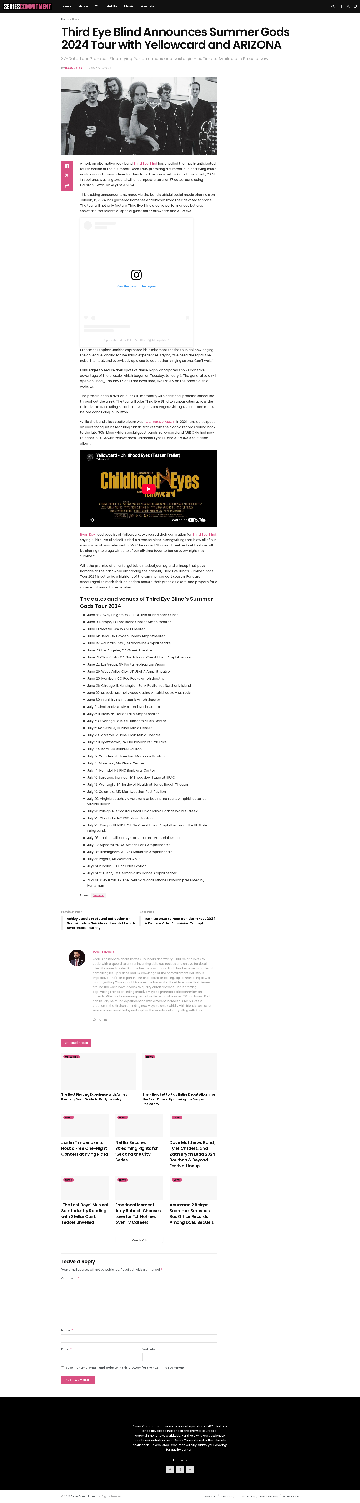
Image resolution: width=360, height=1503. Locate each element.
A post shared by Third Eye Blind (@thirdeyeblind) (136, 340)
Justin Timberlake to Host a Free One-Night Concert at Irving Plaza (84, 1148)
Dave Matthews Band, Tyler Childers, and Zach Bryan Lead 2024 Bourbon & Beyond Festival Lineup (192, 1154)
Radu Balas (73, 68)
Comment (70, 1278)
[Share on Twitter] (67, 176)
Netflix (112, 6)
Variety (98, 895)
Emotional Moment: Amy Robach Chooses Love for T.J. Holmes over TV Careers (138, 1213)
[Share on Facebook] (67, 166)
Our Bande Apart (160, 421)
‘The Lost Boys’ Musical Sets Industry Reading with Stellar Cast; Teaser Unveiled (84, 1213)
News (67, 6)
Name (67, 1330)
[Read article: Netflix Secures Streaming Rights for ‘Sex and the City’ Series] (139, 1125)
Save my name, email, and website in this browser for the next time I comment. (125, 1368)
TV (97, 6)
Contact (226, 1496)
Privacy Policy (269, 1496)
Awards (147, 6)
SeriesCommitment (83, 1496)
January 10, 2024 (100, 68)
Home (65, 19)
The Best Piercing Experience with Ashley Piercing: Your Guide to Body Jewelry (94, 1097)
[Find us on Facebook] (341, 6)
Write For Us (291, 1496)
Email (66, 1349)
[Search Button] (333, 6)
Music (129, 6)
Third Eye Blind (145, 163)
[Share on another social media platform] (67, 186)
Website (148, 1349)
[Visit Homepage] (27, 6)
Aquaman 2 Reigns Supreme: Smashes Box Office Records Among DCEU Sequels (192, 1213)
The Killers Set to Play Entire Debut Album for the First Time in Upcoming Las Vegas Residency (178, 1099)
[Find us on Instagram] (355, 6)
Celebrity (71, 1056)
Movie (83, 6)
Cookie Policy (246, 1496)
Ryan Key (87, 534)
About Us (210, 1496)
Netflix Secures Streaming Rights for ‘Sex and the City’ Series (136, 1151)
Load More (139, 1239)
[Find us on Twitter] (348, 6)
